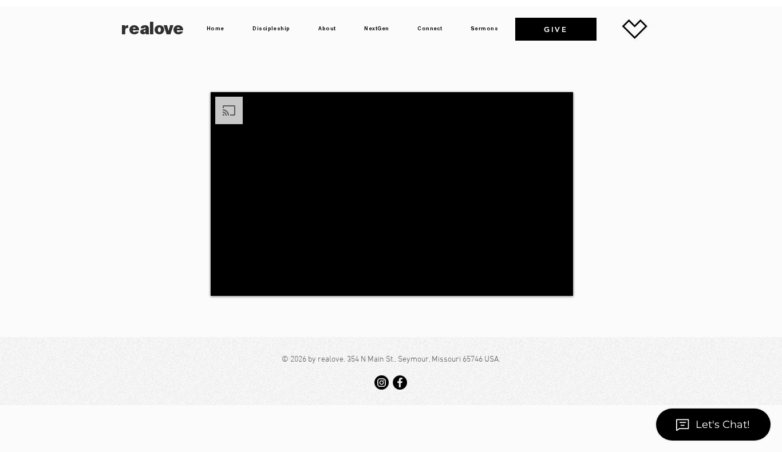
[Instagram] (381, 382)
